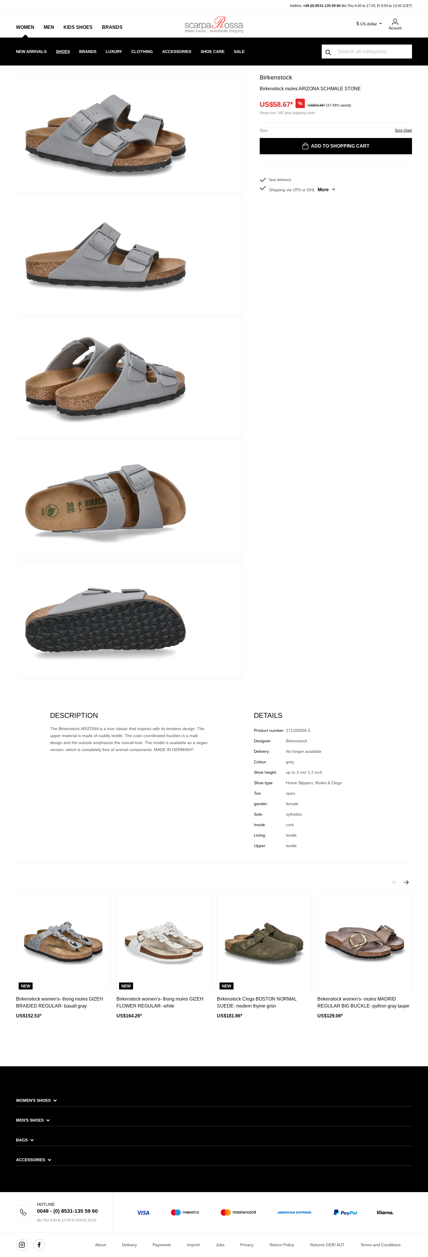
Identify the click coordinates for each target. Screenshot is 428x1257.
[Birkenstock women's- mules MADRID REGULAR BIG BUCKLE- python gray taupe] (365, 941)
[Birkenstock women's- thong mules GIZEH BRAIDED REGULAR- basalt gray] (63, 941)
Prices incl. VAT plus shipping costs (287, 113)
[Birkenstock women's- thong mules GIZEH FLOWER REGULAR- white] (164, 941)
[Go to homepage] (214, 24)
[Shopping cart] (408, 19)
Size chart (403, 130)
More (323, 189)
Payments (162, 1244)
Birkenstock (276, 77)
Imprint (193, 1244)
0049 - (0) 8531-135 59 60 (67, 1211)
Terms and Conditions (380, 1244)
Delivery (129, 1244)
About (100, 1244)
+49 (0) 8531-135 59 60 (322, 6)
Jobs (220, 1244)
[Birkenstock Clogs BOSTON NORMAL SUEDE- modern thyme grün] (264, 941)
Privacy (247, 1244)
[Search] (328, 52)
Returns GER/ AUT (327, 1244)
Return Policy (282, 1244)
